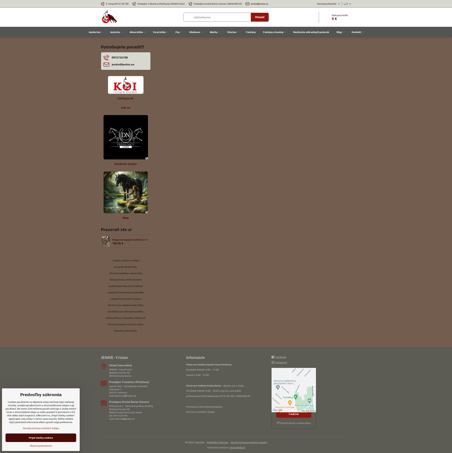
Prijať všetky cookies (41, 437)
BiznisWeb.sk (237, 447)
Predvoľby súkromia (217, 442)
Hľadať (259, 17)
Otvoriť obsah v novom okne (295, 423)
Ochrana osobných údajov (200, 411)
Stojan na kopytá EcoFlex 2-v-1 (130, 239)
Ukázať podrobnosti (41, 445)
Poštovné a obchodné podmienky (204, 406)
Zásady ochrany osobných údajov (248, 442)
